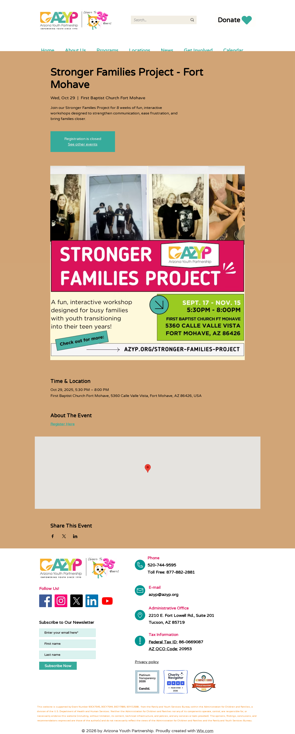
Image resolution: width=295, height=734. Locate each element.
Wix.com (205, 730)
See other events (82, 144)
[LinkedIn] (92, 600)
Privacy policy (147, 662)
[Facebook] (45, 600)
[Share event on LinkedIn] (75, 536)
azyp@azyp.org (163, 594)
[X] (76, 600)
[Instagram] (61, 600)
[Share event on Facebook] (52, 536)
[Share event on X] (64, 536)
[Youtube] (107, 600)
